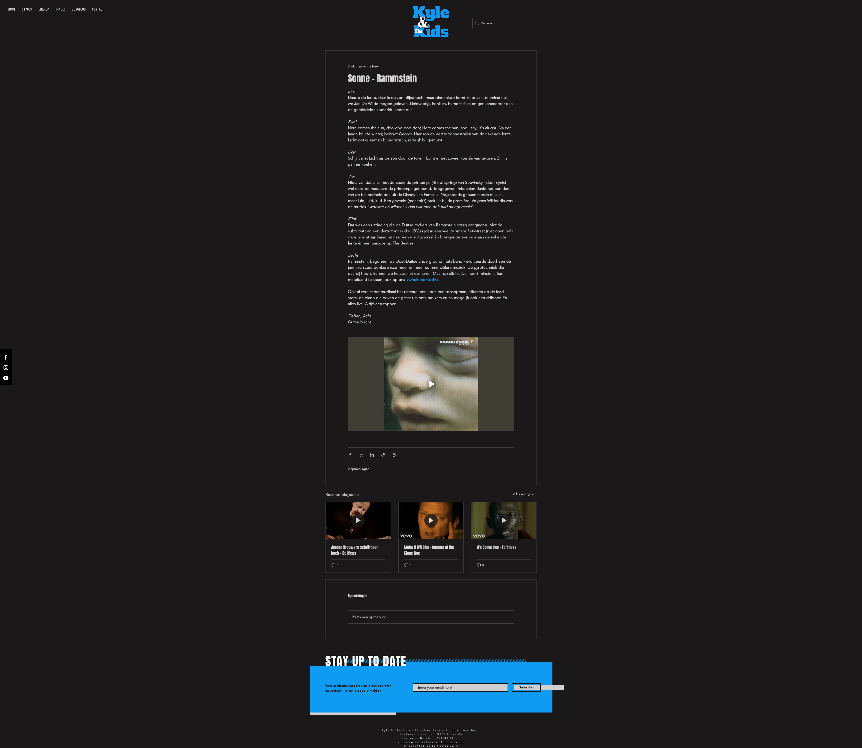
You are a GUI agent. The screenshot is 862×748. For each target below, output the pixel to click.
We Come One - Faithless (497, 547)
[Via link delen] (383, 455)
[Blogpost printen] (394, 455)
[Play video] (431, 384)
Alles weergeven (525, 494)
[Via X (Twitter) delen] (361, 455)
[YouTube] (6, 378)
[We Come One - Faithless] (503, 520)
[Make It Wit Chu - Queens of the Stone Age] (431, 520)
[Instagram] (6, 367)
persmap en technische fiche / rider (431, 742)
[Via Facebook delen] (350, 455)
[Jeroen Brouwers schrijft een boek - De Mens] (358, 520)
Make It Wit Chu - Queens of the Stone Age (429, 550)
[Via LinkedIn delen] (372, 455)
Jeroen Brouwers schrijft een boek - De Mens (354, 550)
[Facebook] (6, 357)
